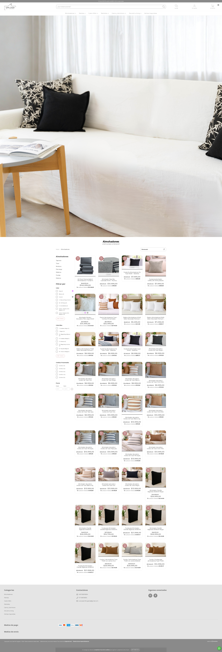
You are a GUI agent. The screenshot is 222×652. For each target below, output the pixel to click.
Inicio (57, 249)
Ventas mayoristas (150, 13)
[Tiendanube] (212, 641)
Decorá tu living (134, 13)
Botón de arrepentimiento (81, 641)
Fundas (58, 275)
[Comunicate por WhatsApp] (219, 648)
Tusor (57, 263)
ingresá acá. (68, 641)
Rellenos (58, 272)
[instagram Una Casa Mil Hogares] (2, 1)
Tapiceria (58, 260)
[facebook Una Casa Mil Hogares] (5, 1)
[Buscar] (164, 7)
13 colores (109, 274)
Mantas (81, 13)
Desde (57, 386)
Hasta (64, 386)
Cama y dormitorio (118, 13)
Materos (58, 278)
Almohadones (70, 13)
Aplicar (72, 389)
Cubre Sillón (92, 13)
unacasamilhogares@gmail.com (88, 601)
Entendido (135, 649)
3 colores (132, 267)
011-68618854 (83, 597)
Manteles (104, 13)
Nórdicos (58, 266)
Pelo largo (59, 269)
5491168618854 (83, 594)
